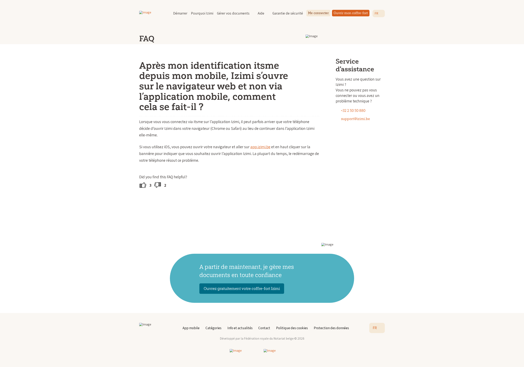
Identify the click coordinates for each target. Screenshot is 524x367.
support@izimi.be (355, 119)
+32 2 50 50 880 (353, 111)
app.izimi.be (260, 146)
